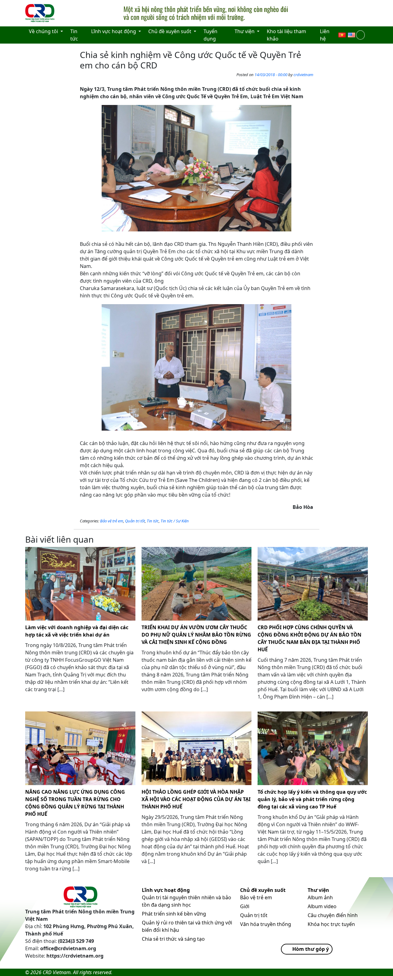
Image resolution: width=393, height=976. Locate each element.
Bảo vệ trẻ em (111, 521)
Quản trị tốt (135, 521)
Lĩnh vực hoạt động (166, 890)
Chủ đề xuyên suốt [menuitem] (170, 31)
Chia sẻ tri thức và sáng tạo (173, 938)
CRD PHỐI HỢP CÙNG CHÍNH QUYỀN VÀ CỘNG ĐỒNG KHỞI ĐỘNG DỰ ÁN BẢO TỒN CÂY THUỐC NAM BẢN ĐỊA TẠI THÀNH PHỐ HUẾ (309, 638)
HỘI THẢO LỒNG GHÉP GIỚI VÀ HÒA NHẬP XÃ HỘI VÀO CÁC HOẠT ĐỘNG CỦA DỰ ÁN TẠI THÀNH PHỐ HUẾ (196, 799)
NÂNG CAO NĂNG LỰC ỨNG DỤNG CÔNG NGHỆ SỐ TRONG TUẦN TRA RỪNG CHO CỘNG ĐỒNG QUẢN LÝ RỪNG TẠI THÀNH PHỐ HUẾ (75, 802)
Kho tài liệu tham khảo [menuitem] (286, 35)
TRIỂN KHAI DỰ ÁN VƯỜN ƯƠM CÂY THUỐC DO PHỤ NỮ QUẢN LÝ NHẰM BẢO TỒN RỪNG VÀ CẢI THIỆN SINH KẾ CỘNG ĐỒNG (196, 634)
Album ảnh (320, 897)
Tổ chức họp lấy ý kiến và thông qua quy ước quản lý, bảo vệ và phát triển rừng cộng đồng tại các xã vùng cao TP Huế (312, 799)
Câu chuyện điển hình (333, 915)
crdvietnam (303, 74)
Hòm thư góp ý (310, 949)
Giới (244, 906)
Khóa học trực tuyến (331, 924)
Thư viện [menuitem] (245, 31)
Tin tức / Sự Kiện (175, 521)
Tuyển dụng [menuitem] (210, 35)
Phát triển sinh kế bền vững (174, 913)
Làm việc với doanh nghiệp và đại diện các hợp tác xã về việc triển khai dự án (76, 631)
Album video (322, 906)
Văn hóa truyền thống (265, 924)
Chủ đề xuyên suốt (263, 890)
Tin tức (153, 521)
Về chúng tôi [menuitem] (44, 31)
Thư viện (318, 890)
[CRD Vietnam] (40, 13)
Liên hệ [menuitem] (324, 35)
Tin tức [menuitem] (74, 35)
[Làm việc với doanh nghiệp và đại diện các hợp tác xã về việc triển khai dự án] (80, 584)
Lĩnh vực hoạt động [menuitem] (114, 31)
